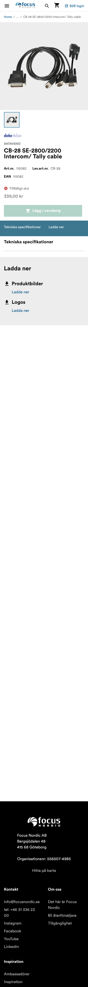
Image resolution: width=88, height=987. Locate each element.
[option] (12, 120)
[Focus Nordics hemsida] (25, 5)
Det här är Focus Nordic (62, 904)
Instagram (13, 923)
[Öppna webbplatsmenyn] (10, 5)
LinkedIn (11, 946)
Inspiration (13, 981)
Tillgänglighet (60, 923)
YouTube (11, 938)
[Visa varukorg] (57, 5)
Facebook (12, 931)
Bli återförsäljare (62, 915)
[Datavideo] (13, 135)
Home (8, 17)
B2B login (76, 6)
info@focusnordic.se (22, 901)
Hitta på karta (44, 870)
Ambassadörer (17, 974)
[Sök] (47, 5)
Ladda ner (20, 292)
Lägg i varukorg (46, 211)
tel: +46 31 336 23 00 (19, 912)
